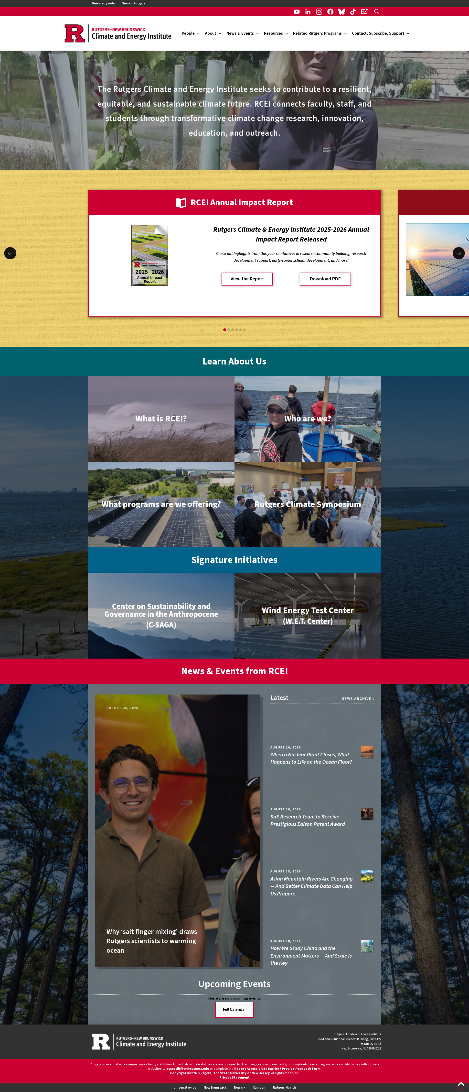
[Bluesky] (341, 11)
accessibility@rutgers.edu (187, 1068)
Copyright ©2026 (183, 1073)
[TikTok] (353, 11)
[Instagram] (319, 11)
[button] (377, 11)
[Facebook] (330, 11)
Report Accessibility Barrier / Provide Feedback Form (277, 1068)
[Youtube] (296, 11)
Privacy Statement (234, 1077)
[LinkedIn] (308, 11)
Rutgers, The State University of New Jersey (234, 1073)
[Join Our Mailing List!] (364, 11)
